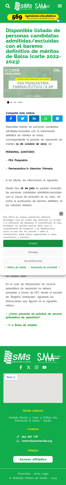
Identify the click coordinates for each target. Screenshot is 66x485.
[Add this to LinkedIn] (34, 118)
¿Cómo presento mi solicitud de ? (34, 315)
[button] (61, 213)
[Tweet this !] (22, 118)
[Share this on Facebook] (11, 118)
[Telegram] (57, 118)
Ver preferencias (33, 261)
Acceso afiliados (33, 459)
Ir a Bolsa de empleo (23, 325)
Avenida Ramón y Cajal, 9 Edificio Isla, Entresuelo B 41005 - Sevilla (33, 419)
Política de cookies (16, 267)
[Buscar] (6, 6)
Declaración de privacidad (44, 267)
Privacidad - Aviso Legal (33, 473)
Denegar (33, 252)
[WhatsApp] (46, 118)
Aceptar (33, 243)
